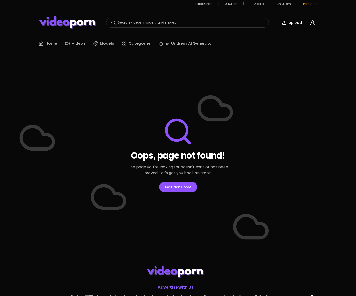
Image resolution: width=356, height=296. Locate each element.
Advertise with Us (175, 287)
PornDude (310, 4)
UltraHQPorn (204, 4)
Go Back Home (178, 187)
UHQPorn (231, 4)
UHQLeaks (257, 4)
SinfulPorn (283, 4)
